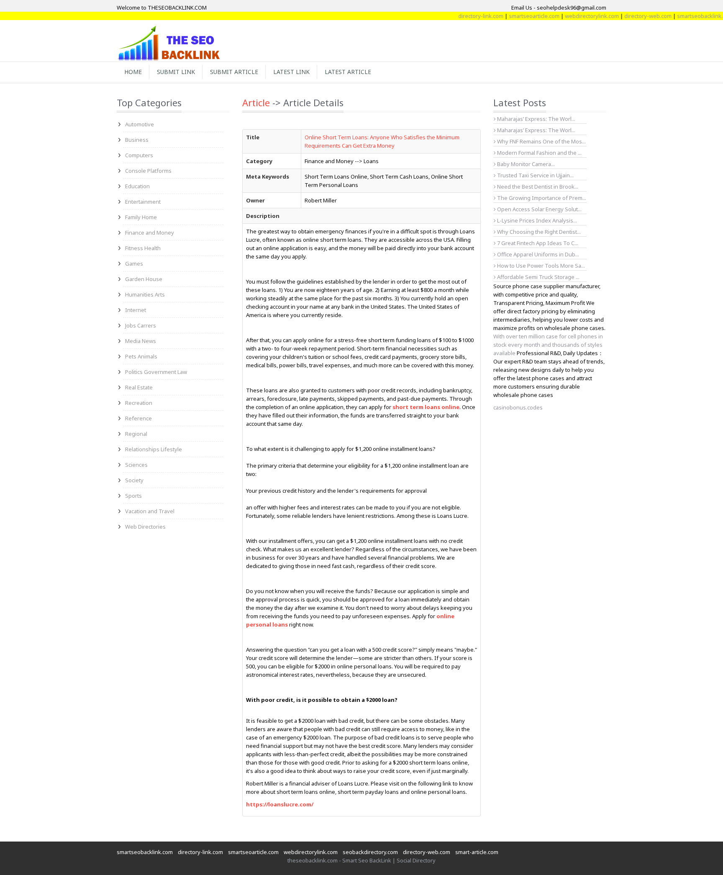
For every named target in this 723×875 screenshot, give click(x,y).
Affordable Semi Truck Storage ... (537, 277)
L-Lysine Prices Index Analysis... (536, 220)
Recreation (138, 403)
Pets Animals (141, 356)
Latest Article (348, 72)
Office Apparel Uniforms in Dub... (537, 254)
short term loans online (425, 407)
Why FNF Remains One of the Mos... (541, 141)
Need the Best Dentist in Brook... (537, 186)
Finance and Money (149, 232)
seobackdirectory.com (370, 852)
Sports (133, 495)
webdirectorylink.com (578, 16)
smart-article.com (476, 852)
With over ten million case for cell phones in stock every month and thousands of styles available (548, 345)
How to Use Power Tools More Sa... (540, 265)
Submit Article (234, 72)
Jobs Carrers (140, 325)
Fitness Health (143, 248)
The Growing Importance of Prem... (541, 198)
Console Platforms (148, 170)
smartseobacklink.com (691, 16)
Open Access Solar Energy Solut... (539, 209)
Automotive (139, 124)
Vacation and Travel (149, 511)
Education (137, 186)
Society (134, 480)
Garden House (143, 279)
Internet (135, 310)
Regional (136, 434)
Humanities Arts (145, 294)
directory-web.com (633, 16)
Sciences (136, 464)
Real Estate (139, 387)
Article (256, 102)
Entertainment (143, 201)
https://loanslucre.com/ (279, 804)
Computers (139, 155)
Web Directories (145, 526)
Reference (138, 418)
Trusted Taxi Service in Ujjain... (535, 175)
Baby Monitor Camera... (525, 164)
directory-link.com (466, 16)
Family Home (141, 217)
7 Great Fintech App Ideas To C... (537, 243)
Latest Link (291, 72)
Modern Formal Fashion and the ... (539, 152)
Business (137, 139)
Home (133, 72)
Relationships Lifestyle (153, 449)
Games (134, 263)
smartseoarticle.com (520, 16)
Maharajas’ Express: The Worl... (535, 119)
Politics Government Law (156, 372)
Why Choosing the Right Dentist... (538, 231)
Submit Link (176, 72)
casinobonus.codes (518, 407)
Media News (140, 341)
